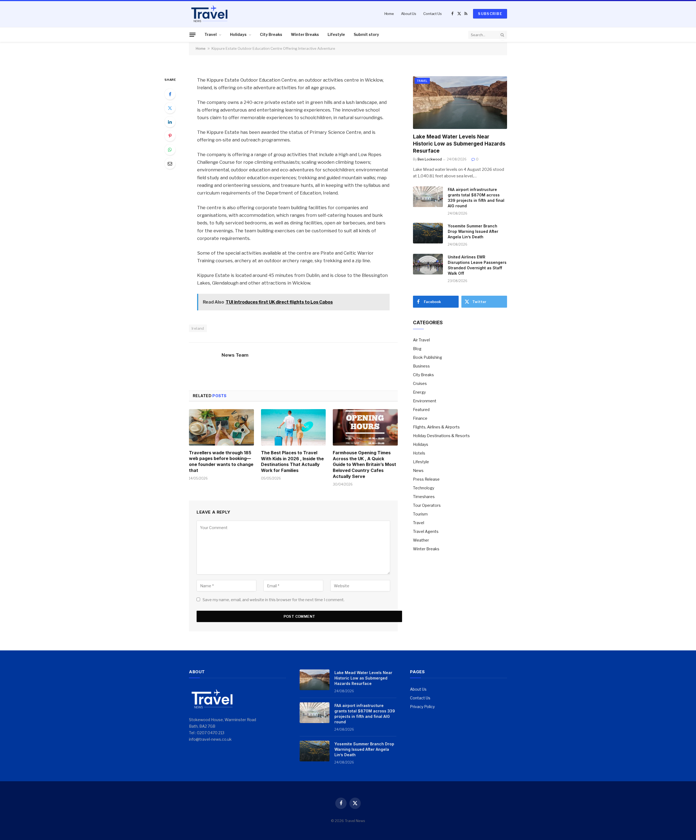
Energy (419, 392)
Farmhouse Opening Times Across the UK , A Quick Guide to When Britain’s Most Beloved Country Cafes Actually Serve (364, 464)
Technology (423, 488)
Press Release (426, 479)
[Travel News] (209, 13)
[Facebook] (169, 94)
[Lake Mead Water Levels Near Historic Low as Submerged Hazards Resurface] (460, 102)
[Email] (169, 163)
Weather (421, 540)
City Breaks (271, 34)
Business (421, 366)
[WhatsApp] (169, 149)
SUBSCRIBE (490, 13)
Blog (417, 348)
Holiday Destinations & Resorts (441, 435)
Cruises (420, 383)
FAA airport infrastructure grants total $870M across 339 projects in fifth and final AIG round (476, 197)
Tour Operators (427, 505)
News (418, 470)
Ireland (198, 328)
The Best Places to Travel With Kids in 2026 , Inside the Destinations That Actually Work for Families (292, 461)
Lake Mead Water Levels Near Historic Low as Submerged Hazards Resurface (459, 144)
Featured (421, 409)
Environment (424, 401)
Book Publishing (427, 357)
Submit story (366, 34)
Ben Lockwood (430, 159)
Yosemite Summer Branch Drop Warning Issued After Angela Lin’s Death (473, 231)
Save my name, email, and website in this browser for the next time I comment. (273, 599)
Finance (420, 418)
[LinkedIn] (169, 121)
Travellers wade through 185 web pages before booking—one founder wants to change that (221, 461)
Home (389, 13)
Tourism (420, 514)
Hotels (419, 453)
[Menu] (192, 34)
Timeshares (424, 496)
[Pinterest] (169, 135)
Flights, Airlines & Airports (436, 427)
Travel (210, 34)
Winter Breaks (305, 34)
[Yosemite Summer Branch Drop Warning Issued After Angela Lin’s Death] (428, 233)
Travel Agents (426, 531)
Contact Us (432, 13)
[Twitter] (169, 108)
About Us (408, 13)
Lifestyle (336, 34)
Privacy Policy (422, 706)
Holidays (238, 34)
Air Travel (421, 340)
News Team (235, 355)
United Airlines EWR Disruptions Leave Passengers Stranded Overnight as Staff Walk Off (477, 265)
